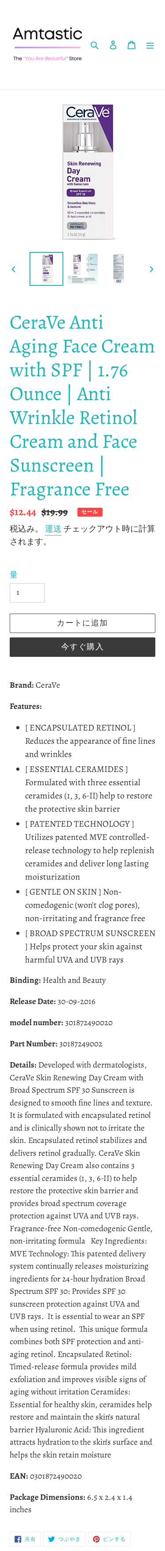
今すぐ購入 (82, 646)
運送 (53, 529)
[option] (47, 269)
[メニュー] (150, 45)
